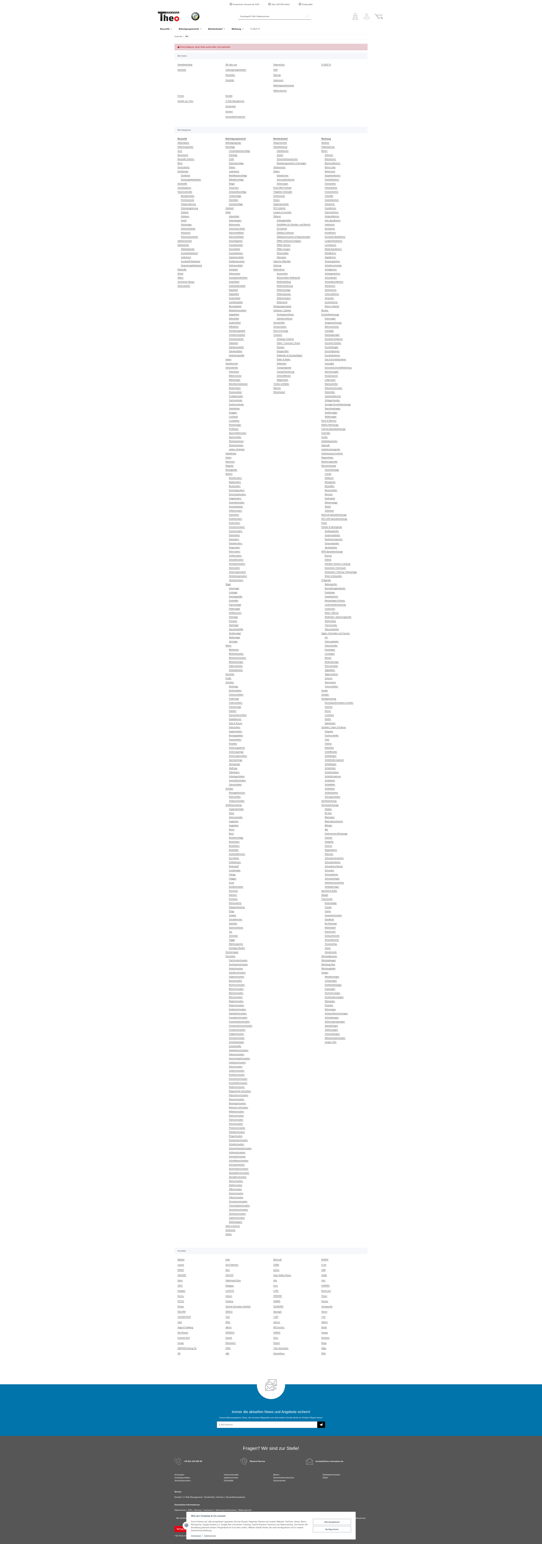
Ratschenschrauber (333, 388)
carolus (181, 1265)
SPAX (228, 1348)
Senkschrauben (236, 968)
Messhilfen (329, 486)
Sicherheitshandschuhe (287, 159)
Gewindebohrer (332, 200)
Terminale (233, 936)
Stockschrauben (236, 1193)
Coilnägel (233, 592)
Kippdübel (233, 290)
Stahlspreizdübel (236, 347)
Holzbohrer (330, 224)
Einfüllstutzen (235, 862)
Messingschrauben (237, 1103)
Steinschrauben (236, 1181)
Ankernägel (234, 588)
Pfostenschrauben (237, 1128)
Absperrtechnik (280, 143)
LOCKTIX (230, 1291)
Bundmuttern (235, 486)
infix (275, 1280)
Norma (181, 1296)
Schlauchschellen (236, 801)
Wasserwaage (331, 502)
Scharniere (234, 187)
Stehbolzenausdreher (334, 882)
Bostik (324, 1327)
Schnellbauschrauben (238, 1160)
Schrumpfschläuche (285, 179)
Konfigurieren (332, 1529)
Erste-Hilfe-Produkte (282, 187)
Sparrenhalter (235, 437)
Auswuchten (282, 273)
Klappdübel (234, 294)
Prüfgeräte (326, 580)
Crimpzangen (331, 980)
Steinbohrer (330, 286)
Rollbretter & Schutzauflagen (289, 355)
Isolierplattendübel (237, 286)
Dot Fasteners (232, 1265)
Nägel (228, 584)
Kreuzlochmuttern (237, 527)
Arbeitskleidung (280, 147)
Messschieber (331, 490)
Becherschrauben (237, 985)
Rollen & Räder (283, 359)
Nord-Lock (326, 1291)
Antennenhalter (236, 817)
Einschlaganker (236, 241)
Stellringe (233, 768)
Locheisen (329, 715)
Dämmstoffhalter (236, 237)
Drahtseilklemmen (237, 854)
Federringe (234, 698)
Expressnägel (235, 604)
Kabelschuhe (282, 175)
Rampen (280, 347)
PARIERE (277, 1296)
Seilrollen (233, 923)
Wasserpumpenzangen (335, 1038)
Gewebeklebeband (189, 253)
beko (228, 1259)
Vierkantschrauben (237, 1213)
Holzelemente (232, 363)
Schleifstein (330, 780)
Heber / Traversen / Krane (288, 343)
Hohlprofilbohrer (332, 216)
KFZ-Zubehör (279, 208)
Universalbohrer (332, 294)
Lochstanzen (330, 245)
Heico (180, 1280)
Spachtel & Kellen (329, 891)
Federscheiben (235, 703)
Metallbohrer (330, 253)
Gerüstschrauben (236, 1038)
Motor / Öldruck (332, 613)
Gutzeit (229, 1338)
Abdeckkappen (235, 1222)
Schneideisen (331, 277)
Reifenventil (282, 302)
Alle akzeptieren (332, 1522)
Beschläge (230, 147)
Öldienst (277, 216)
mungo (181, 1343)
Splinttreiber (330, 723)
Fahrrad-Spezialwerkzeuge (333, 429)
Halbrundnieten (236, 666)
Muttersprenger (332, 662)
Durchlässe (234, 858)
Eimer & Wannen (328, 420)
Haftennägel (234, 609)
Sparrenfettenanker (237, 433)
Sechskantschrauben (238, 964)
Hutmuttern (234, 514)
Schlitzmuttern (235, 555)
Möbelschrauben (236, 1111)
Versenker (329, 298)
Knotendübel (234, 298)
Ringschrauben (235, 1136)
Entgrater (329, 731)
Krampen (233, 621)
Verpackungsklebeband (191, 265)
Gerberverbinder (236, 404)
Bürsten (324, 310)
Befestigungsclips (233, 143)
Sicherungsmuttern (237, 572)
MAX (323, 1353)
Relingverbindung (237, 907)
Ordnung (277, 265)
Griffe (231, 159)
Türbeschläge (235, 196)
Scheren (328, 678)
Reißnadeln (330, 498)
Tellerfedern (234, 772)
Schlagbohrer (331, 269)
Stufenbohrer (330, 290)
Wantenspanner (236, 944)
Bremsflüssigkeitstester (335, 588)
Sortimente (230, 1230)
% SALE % (255, 29)
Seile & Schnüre (233, 1226)
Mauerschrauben (236, 1099)
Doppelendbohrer (332, 175)
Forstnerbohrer (331, 192)
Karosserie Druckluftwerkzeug (338, 367)
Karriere (229, 111)
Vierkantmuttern (236, 580)
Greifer (324, 437)
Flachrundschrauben (238, 960)
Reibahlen (329, 747)
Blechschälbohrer (332, 163)
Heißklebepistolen (329, 441)
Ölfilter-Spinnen (284, 245)
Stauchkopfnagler (332, 408)
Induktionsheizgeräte (330, 449)
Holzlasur (185, 216)
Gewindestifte (235, 1046)
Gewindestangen (236, 1042)
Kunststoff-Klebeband (190, 261)
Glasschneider (331, 645)
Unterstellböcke (284, 376)
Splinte (229, 1234)
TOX (323, 1317)
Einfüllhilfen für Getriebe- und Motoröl (293, 224)
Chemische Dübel (237, 228)
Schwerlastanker (236, 339)
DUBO (276, 1265)
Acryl (180, 151)
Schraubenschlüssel (334, 866)
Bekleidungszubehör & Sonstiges (291, 163)
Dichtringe (233, 686)
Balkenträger (234, 380)
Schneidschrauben (237, 1156)
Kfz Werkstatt (331, 923)
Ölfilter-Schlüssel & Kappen (289, 241)
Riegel (232, 183)
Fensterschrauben (237, 1030)
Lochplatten (234, 420)
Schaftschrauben (236, 1144)
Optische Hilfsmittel (281, 261)
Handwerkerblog (185, 64)
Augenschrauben (236, 976)
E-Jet (323, 1265)
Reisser (324, 1301)
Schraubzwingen (332, 878)
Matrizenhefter (331, 384)
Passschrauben (236, 1124)
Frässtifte (329, 196)
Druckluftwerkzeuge (330, 314)
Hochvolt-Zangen (332, 993)
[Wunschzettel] (366, 16)
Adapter (328, 809)
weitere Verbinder (237, 449)
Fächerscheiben (236, 694)
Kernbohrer (330, 228)
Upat (180, 1322)
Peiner (324, 1296)
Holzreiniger (186, 224)
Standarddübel (235, 351)
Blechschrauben (236, 993)
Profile (228, 678)
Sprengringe (234, 764)
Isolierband (186, 257)
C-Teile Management (235, 101)
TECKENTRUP (184, 1317)
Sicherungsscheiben (238, 756)
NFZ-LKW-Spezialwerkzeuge (334, 519)
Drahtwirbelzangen (333, 985)
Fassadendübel (236, 245)
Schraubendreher (332, 862)
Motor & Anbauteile (333, 576)
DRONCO (230, 1332)
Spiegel (324, 895)
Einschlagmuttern (236, 490)
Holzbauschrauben (237, 1062)
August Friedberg (185, 1327)
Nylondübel (234, 318)
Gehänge (233, 155)
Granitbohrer (330, 208)
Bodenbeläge (331, 903)
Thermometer (331, 625)
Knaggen (233, 412)
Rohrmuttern (234, 551)
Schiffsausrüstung (234, 805)
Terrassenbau (331, 944)
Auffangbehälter (284, 220)
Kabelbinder (231, 453)
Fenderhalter (235, 870)
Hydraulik (325, 445)
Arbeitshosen (283, 151)
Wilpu (323, 1348)
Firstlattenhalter (236, 396)
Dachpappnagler (332, 335)
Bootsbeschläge (236, 837)
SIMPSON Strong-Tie (187, 1348)
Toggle (232, 940)
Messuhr (329, 494)
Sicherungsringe (236, 752)
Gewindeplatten (236, 506)
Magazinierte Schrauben (240, 1091)
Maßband (329, 478)
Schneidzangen (332, 1017)
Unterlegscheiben (237, 776)
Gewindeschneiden (333, 915)
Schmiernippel (232, 952)
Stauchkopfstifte (236, 629)
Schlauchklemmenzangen (336, 1013)
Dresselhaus (279, 1353)
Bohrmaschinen (332, 326)
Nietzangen (330, 1001)
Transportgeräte (284, 367)
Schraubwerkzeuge (330, 805)
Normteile (230, 674)
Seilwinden (281, 363)
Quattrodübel (235, 322)
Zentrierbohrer (331, 302)
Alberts (324, 1322)
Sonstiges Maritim (237, 948)
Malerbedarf (330, 927)
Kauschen (233, 891)
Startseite (182, 70)
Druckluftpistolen (332, 351)
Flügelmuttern (235, 498)
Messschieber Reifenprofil (288, 277)
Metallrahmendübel (237, 310)
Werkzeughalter (328, 968)
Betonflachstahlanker (238, 384)
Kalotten (232, 711)
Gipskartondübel (236, 257)
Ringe (231, 911)
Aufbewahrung (327, 147)
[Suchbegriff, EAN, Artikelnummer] (307, 16)
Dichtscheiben (235, 690)
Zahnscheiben (235, 784)
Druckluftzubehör (332, 355)
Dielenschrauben (236, 1005)
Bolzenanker (234, 224)
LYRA (275, 1291)
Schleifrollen (330, 768)
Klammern (230, 461)
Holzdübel (233, 269)
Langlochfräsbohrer (333, 241)
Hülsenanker (234, 273)
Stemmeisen (330, 682)
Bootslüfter (234, 850)
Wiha (228, 1322)
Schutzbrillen (279, 322)
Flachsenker (330, 183)
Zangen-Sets (330, 1042)
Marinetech (231, 1343)
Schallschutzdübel (237, 335)
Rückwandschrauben (238, 1140)
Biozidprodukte (187, 196)
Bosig (323, 1343)
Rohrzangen (330, 1009)
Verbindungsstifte (236, 355)
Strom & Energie (280, 331)
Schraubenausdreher (334, 858)
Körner (328, 711)
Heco (275, 1338)
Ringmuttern (234, 547)
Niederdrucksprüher (334, 539)
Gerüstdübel (234, 249)
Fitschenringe (235, 707)
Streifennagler (331, 412)
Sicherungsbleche (237, 747)
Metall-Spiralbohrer (333, 249)
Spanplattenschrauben (239, 1173)
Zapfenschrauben (237, 1218)
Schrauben (230, 956)
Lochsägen (330, 653)
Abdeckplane (183, 143)
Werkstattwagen (328, 960)
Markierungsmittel (329, 461)
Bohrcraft (277, 1259)
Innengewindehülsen (238, 277)
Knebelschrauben (237, 1074)
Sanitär (324, 690)
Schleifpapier (330, 764)
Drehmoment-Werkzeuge (336, 833)
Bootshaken (234, 842)
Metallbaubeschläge (238, 175)
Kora (275, 1285)
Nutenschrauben (236, 1115)
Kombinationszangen (334, 997)
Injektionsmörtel (185, 241)
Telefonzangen (331, 1030)
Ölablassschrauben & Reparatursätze (293, 237)
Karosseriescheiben (238, 715)
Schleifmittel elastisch (334, 760)
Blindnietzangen (236, 662)
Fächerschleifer (332, 735)
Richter (181, 1306)
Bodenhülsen (235, 388)
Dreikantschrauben (237, 1009)
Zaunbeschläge (236, 204)
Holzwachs (186, 232)
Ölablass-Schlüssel (285, 232)
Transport (277, 335)
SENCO (229, 1311)
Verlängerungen (332, 886)
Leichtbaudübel (236, 302)
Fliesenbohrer (331, 187)
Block (231, 833)
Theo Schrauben (280, 1348)
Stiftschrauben (235, 1189)
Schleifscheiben (332, 772)
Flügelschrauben (236, 1034)
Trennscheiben (331, 686)
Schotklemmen (235, 919)
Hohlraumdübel (236, 265)
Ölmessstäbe (283, 253)
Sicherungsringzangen (335, 1021)
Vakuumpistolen (332, 629)
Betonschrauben (236, 989)
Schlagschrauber (332, 400)
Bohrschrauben (236, 997)
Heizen (276, 200)
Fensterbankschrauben (239, 1021)
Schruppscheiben (332, 797)
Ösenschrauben (236, 1119)
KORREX (325, 1285)
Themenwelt (326, 899)
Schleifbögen (330, 756)
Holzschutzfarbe (188, 228)
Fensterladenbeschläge (239, 151)
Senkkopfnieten (236, 670)
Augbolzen (233, 821)
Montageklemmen (237, 792)
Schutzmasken (280, 326)
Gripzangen (330, 989)
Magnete (229, 465)
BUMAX (324, 1259)
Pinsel (324, 523)
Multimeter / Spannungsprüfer (338, 617)
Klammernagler (331, 371)
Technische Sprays (186, 281)
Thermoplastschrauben (239, 1205)
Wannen (277, 388)
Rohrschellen (235, 797)
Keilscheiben (234, 727)
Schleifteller (330, 784)
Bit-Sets (328, 813)
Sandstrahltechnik (333, 396)
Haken (228, 359)
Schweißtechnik (332, 940)
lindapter (181, 1291)
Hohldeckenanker (237, 261)
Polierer (328, 743)
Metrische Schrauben (238, 1107)
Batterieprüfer (331, 584)
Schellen (229, 788)
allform (229, 1327)
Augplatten (234, 825)
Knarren (328, 846)
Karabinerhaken (236, 886)
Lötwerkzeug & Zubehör (332, 453)
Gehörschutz (279, 196)
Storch (324, 1311)
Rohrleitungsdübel (237, 331)
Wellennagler (330, 416)
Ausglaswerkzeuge (333, 322)
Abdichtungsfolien (185, 147)
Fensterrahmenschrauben (240, 1025)
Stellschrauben (235, 1185)
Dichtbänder (183, 171)
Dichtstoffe (182, 183)
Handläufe (329, 919)
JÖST (180, 1285)
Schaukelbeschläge (237, 192)
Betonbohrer (330, 159)
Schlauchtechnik (332, 936)
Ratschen (329, 854)
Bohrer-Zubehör (332, 306)
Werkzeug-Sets (328, 964)
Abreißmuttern (235, 478)
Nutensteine (234, 535)
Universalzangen (332, 1034)
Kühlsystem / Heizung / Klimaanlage (341, 572)
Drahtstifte (233, 600)
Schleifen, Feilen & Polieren (333, 727)
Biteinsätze (330, 817)
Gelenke (328, 837)
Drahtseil (229, 208)
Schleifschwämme (333, 776)
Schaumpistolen (332, 543)
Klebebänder (183, 245)
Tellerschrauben (236, 1197)
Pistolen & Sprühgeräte (331, 527)
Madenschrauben (237, 1087)
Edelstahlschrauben (238, 1013)
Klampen (233, 895)
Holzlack (184, 212)
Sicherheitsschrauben (238, 1169)
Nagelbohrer (330, 257)
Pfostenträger (235, 425)
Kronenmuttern (235, 531)
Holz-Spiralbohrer (332, 220)
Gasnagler (329, 363)
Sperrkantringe (235, 760)
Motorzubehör (235, 903)
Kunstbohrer (330, 232)
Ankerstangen (235, 220)
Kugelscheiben (235, 731)
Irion (323, 1280)
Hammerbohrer (331, 212)
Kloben (232, 167)
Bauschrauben (235, 980)
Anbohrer (329, 155)
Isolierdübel (234, 281)
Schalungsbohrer (332, 261)
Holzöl (183, 220)
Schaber (325, 694)
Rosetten (233, 743)
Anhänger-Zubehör (285, 339)
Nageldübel (234, 314)
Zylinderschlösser (284, 318)
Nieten (228, 645)
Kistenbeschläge (236, 163)
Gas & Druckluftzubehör (335, 359)
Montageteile (231, 470)
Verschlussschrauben (238, 1209)
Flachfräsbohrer (332, 179)
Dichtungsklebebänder (191, 179)
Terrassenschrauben (238, 1201)
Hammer (329, 707)
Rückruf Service (257, 1461)
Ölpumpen (281, 257)
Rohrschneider (331, 666)
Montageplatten (236, 735)
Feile (327, 739)
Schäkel (232, 915)
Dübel (228, 212)
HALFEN (229, 1275)
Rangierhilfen (283, 351)
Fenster (328, 907)
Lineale (328, 474)
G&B (323, 1270)
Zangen (324, 972)
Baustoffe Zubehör (186, 159)
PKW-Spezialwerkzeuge (332, 551)
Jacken (280, 155)
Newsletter (230, 75)
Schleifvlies (330, 788)
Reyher (276, 1343)
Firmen (181, 96)
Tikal (228, 1317)
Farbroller (325, 433)
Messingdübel (235, 306)
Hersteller (230, 80)
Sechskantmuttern (237, 564)
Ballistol (181, 1259)
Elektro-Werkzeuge (329, 425)
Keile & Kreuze (235, 723)
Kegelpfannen (235, 719)
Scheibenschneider (333, 265)
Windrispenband (236, 441)
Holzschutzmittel (185, 192)
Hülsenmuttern (235, 510)
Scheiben (230, 682)
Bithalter (328, 825)
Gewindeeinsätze (236, 502)
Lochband (233, 416)
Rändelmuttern (235, 543)
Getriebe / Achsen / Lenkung (337, 564)
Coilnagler (329, 331)
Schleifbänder (331, 752)
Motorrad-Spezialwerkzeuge (334, 514)
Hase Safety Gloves (282, 1275)
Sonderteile (231, 106)
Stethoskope (330, 621)
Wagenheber (282, 380)
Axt (326, 637)
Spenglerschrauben (237, 1177)
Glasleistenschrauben (238, 1050)
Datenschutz (210, 1535)
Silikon (180, 277)
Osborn (229, 1296)
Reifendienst (279, 269)
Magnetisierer (331, 850)
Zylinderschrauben (237, 972)
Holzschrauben (235, 1066)
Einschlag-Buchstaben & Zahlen (339, 703)
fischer (276, 1270)
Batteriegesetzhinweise (283, 85)
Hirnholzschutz (187, 200)
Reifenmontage (283, 290)
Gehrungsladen (332, 641)
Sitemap (277, 75)
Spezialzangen (331, 1025)
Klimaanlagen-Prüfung (335, 600)
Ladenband (234, 171)
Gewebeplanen (184, 187)
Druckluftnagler (331, 347)
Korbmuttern (234, 523)
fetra (228, 1270)
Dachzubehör (184, 167)
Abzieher (325, 143)
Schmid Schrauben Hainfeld (238, 1306)
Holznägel (233, 617)
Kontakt (229, 96)
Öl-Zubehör (282, 228)
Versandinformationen (235, 116)
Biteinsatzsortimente (334, 821)
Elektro (276, 171)
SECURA (182, 1311)
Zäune (328, 948)
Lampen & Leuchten (282, 212)
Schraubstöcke (331, 874)
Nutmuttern (234, 539)
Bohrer (324, 151)
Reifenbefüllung (284, 281)
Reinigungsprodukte (282, 306)
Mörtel (180, 273)
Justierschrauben (236, 1070)
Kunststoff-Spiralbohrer (335, 237)
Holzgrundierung (188, 204)
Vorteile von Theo (185, 101)
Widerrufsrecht (280, 90)
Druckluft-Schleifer (333, 343)
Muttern (229, 474)
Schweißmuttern (236, 559)
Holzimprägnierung (189, 208)
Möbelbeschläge (236, 179)
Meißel (328, 719)
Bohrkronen (330, 171)
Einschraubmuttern (237, 494)
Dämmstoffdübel (236, 232)
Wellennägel (234, 637)
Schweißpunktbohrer (334, 281)
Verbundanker (184, 286)
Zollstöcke (329, 510)
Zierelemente (331, 952)
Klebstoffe (182, 269)
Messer (328, 658)
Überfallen (233, 200)
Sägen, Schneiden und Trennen (335, 633)
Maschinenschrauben (238, 1095)
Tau (230, 931)
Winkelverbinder (236, 445)
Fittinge (232, 874)
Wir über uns (231, 64)
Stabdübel (233, 343)
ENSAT (181, 1270)
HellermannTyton (233, 1280)
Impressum (196, 1535)
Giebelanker (234, 408)
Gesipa (324, 1332)
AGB (275, 70)
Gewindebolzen (236, 253)
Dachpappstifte (235, 596)
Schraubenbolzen (237, 1164)
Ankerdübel (234, 216)
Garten (328, 911)
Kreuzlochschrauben (238, 1079)
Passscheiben (235, 739)
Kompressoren (331, 376)
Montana (325, 1338)
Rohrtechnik (330, 931)
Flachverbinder (235, 400)
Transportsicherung (285, 371)
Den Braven (183, 1332)
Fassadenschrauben (238, 1017)
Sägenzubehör (331, 674)
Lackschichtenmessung (335, 604)
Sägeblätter (330, 670)
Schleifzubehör (331, 792)
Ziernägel (233, 641)
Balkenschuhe (235, 376)
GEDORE (182, 1275)
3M (179, 1353)
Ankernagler (330, 318)
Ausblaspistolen (332, 531)
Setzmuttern (234, 568)
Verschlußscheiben (237, 780)
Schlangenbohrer (332, 273)
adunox (276, 1322)
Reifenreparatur (284, 294)
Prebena (229, 1301)
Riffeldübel (233, 326)
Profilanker (234, 429)
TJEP (275, 1317)
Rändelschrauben (237, 1132)
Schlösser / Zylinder (282, 310)
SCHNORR (278, 1306)
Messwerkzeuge (328, 465)
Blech (180, 163)
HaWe (324, 1275)
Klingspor (230, 1285)
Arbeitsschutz (279, 167)
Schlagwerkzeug (328, 698)
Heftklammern (235, 613)
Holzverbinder (232, 367)
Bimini (231, 829)
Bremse (328, 555)
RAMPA (276, 1301)
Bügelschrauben (236, 1001)
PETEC (181, 1301)
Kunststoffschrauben (238, 1083)
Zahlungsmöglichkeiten (236, 70)
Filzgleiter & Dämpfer (282, 192)
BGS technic (278, 1327)
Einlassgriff (234, 866)
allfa (227, 1353)
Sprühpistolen (331, 547)
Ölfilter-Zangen (283, 249)
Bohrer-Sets (330, 167)
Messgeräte (330, 482)
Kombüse (233, 899)
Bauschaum (183, 155)
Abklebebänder (187, 249)
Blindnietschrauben (237, 658)
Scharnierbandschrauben (240, 1148)
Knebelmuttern (235, 519)
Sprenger (277, 1311)
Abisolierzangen (332, 976)
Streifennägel (235, 633)
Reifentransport (284, 298)
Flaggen (232, 878)
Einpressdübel (235, 392)
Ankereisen (234, 371)
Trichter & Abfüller (281, 384)
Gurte (231, 882)
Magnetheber (327, 457)
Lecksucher (330, 609)
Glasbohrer (330, 204)
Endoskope (330, 592)
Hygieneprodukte (281, 204)
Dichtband (185, 175)
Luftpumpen (330, 380)
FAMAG (276, 1332)
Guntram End (184, 1338)
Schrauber (329, 870)
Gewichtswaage (332, 470)
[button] (355, 16)
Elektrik (328, 559)
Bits (326, 829)
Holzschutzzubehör (189, 237)
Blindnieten (234, 649)
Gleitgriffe (329, 842)
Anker (231, 813)
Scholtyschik (326, 1306)
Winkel (328, 506)
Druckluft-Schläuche (334, 339)
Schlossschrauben (237, 1152)
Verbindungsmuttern (238, 576)
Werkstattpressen (329, 956)
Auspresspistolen (332, 535)
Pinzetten (329, 1005)
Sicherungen (282, 183)
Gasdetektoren (331, 596)
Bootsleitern (234, 846)
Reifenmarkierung (285, 286)
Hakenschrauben (236, 1054)
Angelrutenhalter (236, 809)
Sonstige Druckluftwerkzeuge (338, 404)
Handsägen (330, 649)
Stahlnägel (233, 625)
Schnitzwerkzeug (328, 801)
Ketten (228, 457)
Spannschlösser (236, 927)
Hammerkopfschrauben (239, 1058)
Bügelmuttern (235, 482)
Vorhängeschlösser (285, 314)
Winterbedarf (279, 392)
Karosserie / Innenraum (335, 568)
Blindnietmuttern (236, 653)
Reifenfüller (330, 392)
